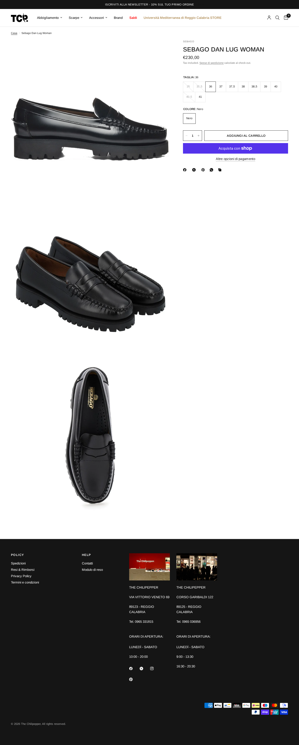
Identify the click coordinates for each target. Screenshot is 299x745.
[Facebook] (185, 169)
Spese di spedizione (211, 62)
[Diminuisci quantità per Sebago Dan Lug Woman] (186, 136)
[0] (285, 18)
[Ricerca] (277, 18)
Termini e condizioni (25, 582)
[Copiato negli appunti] (220, 169)
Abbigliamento (48, 18)
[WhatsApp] (212, 169)
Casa (14, 33)
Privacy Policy (21, 576)
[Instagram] (155, 668)
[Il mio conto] (269, 18)
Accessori (96, 18)
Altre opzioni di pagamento (235, 159)
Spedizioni (18, 563)
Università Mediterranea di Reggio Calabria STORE (183, 18)
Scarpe (74, 18)
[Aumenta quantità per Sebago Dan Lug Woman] (198, 136)
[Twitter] (144, 668)
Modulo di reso (92, 569)
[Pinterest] (204, 169)
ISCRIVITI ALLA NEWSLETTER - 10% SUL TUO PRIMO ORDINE (149, 4)
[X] (194, 169)
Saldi (133, 18)
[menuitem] (49, 18)
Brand (118, 18)
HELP (86, 554)
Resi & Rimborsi (22, 569)
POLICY (17, 554)
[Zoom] (161, 49)
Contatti (87, 563)
